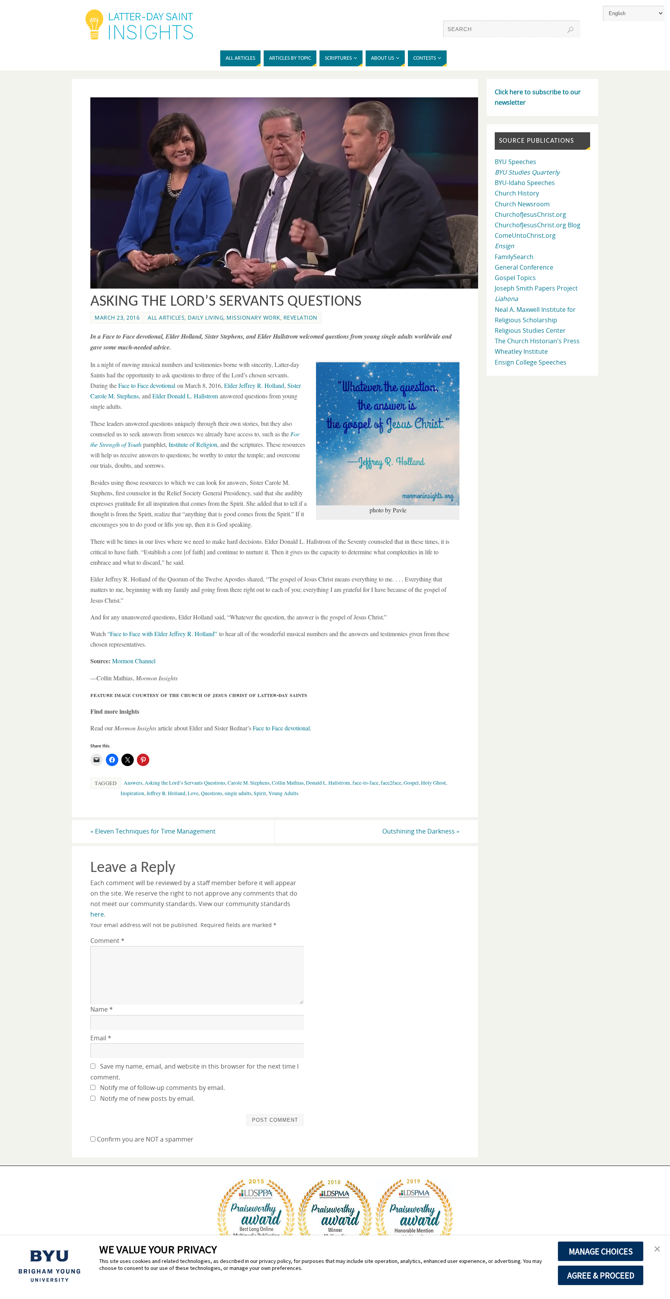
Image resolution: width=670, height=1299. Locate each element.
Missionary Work (253, 317)
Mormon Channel (133, 661)
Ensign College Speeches (530, 362)
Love (193, 793)
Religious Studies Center (530, 330)
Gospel (411, 782)
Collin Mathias (288, 782)
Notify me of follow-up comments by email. (162, 1087)
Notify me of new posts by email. (147, 1098)
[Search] (570, 30)
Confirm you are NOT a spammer (144, 1139)
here (97, 914)
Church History (517, 193)
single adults (237, 793)
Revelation (300, 317)
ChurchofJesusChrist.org (530, 214)
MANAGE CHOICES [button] (601, 1251)
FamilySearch (514, 257)
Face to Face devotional (146, 385)
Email (100, 1038)
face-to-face (365, 782)
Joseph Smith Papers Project (536, 288)
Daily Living (205, 317)
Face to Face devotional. (282, 728)
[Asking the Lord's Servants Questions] (288, 286)
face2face (391, 782)
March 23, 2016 (117, 317)
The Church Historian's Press (537, 341)
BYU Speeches (515, 161)
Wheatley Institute (521, 351)
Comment (107, 940)
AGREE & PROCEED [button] (600, 1275)
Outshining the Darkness (420, 831)
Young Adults (283, 793)
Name (101, 1009)
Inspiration (132, 793)
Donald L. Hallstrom (328, 782)
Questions (211, 793)
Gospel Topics (515, 277)
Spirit (260, 793)
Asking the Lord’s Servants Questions (185, 782)
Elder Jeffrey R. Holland (254, 385)
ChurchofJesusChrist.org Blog (537, 225)
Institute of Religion (193, 444)
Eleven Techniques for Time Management (153, 831)
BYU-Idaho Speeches (525, 182)
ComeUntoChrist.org (525, 235)
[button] (657, 1249)
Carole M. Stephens (248, 782)
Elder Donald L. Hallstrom (185, 396)
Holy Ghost (433, 782)
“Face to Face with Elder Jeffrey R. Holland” (162, 634)
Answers (133, 782)
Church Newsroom (522, 204)
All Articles (166, 317)
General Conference (524, 267)
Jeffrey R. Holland (166, 793)
